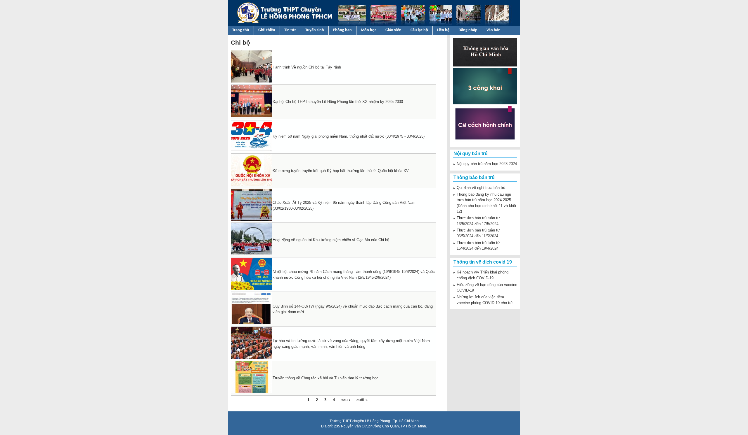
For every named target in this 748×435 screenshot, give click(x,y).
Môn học (368, 30)
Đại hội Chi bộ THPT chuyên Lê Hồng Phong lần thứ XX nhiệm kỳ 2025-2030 (338, 101)
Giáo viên (393, 30)
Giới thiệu (266, 30)
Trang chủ (240, 30)
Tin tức (290, 30)
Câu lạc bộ (419, 30)
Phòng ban (342, 30)
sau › (345, 400)
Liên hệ (443, 30)
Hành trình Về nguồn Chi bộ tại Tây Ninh (307, 67)
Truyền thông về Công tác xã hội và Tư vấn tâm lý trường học (325, 378)
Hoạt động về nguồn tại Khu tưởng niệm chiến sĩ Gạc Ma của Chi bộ (331, 240)
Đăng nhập (467, 30)
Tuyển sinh (314, 30)
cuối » (362, 400)
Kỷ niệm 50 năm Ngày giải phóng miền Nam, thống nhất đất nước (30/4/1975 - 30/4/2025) (349, 136)
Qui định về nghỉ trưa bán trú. (481, 187)
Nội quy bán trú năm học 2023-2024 (487, 164)
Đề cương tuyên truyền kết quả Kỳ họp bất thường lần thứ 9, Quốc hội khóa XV (341, 171)
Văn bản (493, 30)
